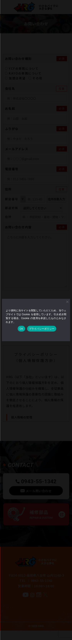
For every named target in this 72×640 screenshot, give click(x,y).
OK (21, 328)
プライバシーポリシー (42, 328)
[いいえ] (67, 302)
